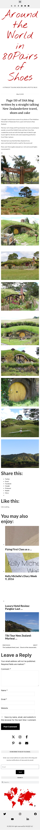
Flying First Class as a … (18, 549)
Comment (6, 669)
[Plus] (20, 743)
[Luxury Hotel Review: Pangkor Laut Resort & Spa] (22, 601)
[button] (20, 1)
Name (4, 690)
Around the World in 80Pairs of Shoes (20, 46)
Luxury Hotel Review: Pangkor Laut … (17, 607)
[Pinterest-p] (13, 743)
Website (4, 708)
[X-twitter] (11, 5)
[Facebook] (35, 813)
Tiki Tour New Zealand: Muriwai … (18, 637)
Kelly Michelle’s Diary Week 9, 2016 (21, 577)
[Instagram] (15, 5)
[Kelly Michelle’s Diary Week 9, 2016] (22, 571)
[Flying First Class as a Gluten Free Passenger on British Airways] (22, 544)
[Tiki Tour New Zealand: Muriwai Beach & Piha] (22, 631)
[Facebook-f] (18, 5)
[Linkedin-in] (27, 819)
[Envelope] (28, 5)
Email (4, 699)
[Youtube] (25, 5)
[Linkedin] (21, 5)
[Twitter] (4, 813)
